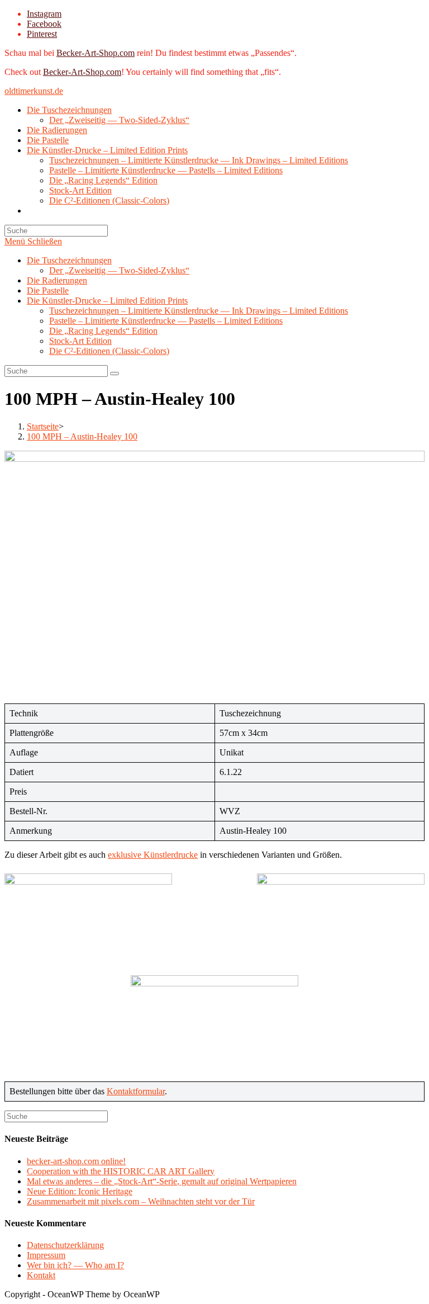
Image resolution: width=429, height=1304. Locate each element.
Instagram (44, 13)
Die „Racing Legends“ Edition (103, 331)
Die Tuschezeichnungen (69, 260)
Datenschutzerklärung (65, 1245)
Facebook (44, 24)
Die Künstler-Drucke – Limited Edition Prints (107, 300)
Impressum (46, 1255)
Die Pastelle (48, 290)
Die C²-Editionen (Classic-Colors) (109, 351)
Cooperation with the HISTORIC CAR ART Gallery (120, 1171)
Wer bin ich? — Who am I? (75, 1265)
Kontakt (41, 1275)
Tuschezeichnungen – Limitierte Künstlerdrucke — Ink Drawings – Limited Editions (198, 310)
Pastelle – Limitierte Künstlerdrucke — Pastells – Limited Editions (166, 320)
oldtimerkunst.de (33, 91)
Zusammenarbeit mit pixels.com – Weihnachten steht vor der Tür (141, 1201)
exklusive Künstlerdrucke (153, 854)
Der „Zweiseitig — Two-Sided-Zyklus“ (119, 270)
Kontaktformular (136, 1091)
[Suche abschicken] (114, 373)
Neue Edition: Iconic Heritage (79, 1191)
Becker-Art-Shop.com (95, 53)
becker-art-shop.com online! (76, 1161)
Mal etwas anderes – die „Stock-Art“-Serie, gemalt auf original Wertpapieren (162, 1181)
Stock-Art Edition (80, 341)
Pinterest (42, 34)
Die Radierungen (57, 280)
